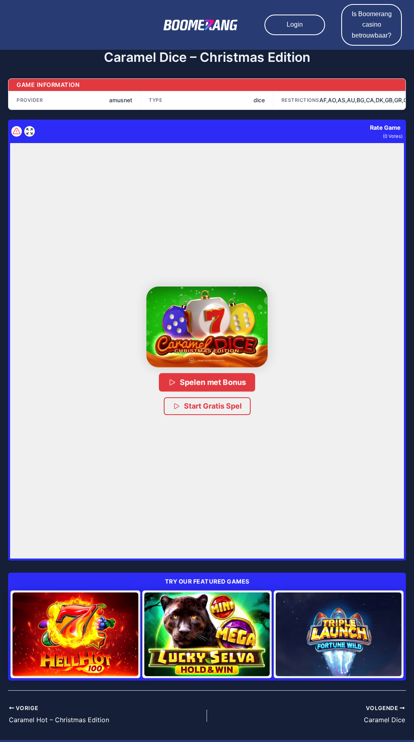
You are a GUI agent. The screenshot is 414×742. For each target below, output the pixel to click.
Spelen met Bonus (213, 382)
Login (295, 24)
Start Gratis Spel (213, 406)
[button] (207, 327)
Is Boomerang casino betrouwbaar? (372, 25)
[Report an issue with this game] (16, 131)
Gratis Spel (75, 634)
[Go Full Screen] (29, 131)
